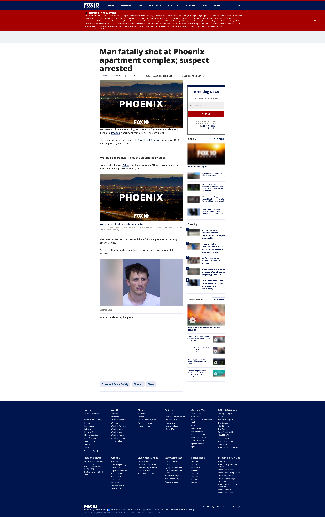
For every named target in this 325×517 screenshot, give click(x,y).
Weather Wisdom (118, 438)
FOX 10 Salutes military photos (174, 471)
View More (218, 138)
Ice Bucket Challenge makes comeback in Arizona (212, 261)
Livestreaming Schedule (147, 467)
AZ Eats (221, 417)
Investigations (197, 431)
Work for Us (116, 489)
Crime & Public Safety (93, 420)
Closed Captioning (118, 464)
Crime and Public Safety (134, 76)
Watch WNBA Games (226, 489)
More (217, 5)
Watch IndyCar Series (226, 476)
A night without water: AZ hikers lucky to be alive (212, 174)
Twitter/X (195, 473)
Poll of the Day (90, 438)
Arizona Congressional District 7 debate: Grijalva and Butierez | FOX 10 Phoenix (197, 373)
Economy (141, 417)
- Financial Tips (144, 426)
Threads (194, 476)
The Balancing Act (225, 420)
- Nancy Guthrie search (200, 440)
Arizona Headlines (91, 413)
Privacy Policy (209, 126)
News (151, 384)
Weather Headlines (119, 420)
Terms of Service (208, 128)
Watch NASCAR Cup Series (229, 472)
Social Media (198, 457)
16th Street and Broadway (147, 140)
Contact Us (115, 467)
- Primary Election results (175, 417)
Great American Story (227, 432)
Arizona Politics (171, 420)
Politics (169, 410)
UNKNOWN (223, 444)
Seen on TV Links (91, 441)
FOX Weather (116, 441)
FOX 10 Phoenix (118, 76)
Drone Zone (196, 428)
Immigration (89, 426)
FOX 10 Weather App (146, 473)
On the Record (224, 438)
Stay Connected (174, 457)
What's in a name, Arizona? (229, 447)
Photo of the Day (172, 479)
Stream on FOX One (229, 457)
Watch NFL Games (225, 461)
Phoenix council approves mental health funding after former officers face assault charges (213, 200)
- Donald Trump (171, 429)
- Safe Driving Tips (91, 450)
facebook (203, 507)
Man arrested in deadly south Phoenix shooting (121, 224)
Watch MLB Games (226, 469)
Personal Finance (145, 423)
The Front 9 (223, 429)
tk (223, 507)
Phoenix (138, 384)
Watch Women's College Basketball (228, 485)
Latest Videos (195, 299)
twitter (208, 507)
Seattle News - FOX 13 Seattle (93, 473)
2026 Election (170, 413)
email (234, 507)
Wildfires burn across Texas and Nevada (204, 328)
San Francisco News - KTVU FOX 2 (93, 467)
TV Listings (115, 482)
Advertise (115, 461)
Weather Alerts (117, 429)
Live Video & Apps (148, 457)
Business (141, 413)
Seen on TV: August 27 (199, 166)
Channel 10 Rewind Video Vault (201, 421)
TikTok (194, 464)
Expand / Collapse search (239, 5)
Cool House (196, 425)
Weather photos (171, 482)
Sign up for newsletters (174, 467)
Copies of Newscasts (119, 470)
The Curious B (224, 423)
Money (141, 410)
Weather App (116, 432)
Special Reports (197, 443)
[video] (206, 315)
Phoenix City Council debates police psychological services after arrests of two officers (199, 350)
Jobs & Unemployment (147, 420)
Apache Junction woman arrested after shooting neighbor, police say (213, 272)
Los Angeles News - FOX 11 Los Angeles (94, 462)
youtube (218, 507)
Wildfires (114, 423)
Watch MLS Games (226, 492)
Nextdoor (195, 482)
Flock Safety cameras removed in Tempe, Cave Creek (197, 361)
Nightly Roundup (91, 435)
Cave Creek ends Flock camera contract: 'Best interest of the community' (212, 211)
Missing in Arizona (198, 437)
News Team (116, 479)
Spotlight (195, 446)
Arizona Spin (196, 413)
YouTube (195, 461)
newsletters (239, 507)
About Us (116, 457)
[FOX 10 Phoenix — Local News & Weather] (92, 5)
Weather (116, 410)
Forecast (114, 413)
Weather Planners (118, 426)
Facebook (195, 470)
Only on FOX (198, 410)
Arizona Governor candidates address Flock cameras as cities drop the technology (212, 187)
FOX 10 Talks (223, 426)
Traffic (87, 447)
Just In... (191, 138)
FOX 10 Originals (227, 410)
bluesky (228, 507)
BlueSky (194, 479)
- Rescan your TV (118, 485)
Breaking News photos (174, 476)
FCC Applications (118, 473)
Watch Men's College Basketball (226, 480)
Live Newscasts (144, 461)
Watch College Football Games (227, 465)
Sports (87, 444)
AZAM (86, 417)
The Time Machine (225, 441)
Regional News (92, 457)
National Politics (171, 426)
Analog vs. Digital (225, 413)
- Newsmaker (170, 423)
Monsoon (115, 417)
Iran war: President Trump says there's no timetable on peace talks (198, 338)
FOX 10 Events (170, 464)
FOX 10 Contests (171, 461)
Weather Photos (118, 435)
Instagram (195, 467)
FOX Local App (144, 470)
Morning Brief (90, 432)
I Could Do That (224, 435)
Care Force (195, 417)
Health (87, 423)
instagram (213, 507)
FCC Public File (117, 476)
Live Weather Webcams (147, 464)
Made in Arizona (198, 434)
